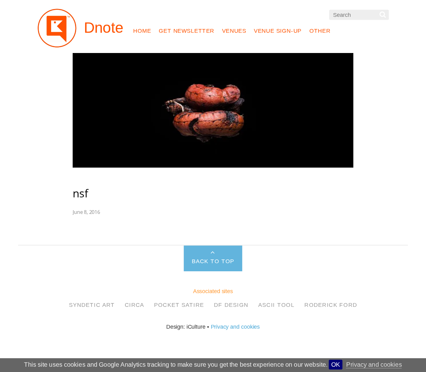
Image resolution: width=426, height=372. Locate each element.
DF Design (231, 305)
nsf (80, 193)
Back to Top (213, 261)
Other (320, 31)
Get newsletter (186, 31)
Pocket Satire (179, 305)
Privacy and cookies (374, 364)
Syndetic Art (92, 305)
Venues (234, 31)
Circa (134, 305)
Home (142, 31)
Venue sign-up (278, 31)
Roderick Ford (330, 305)
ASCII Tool (276, 305)
